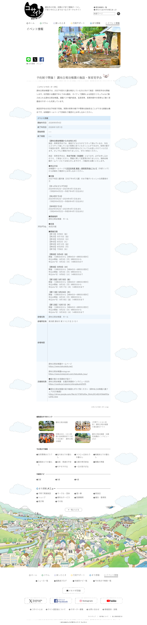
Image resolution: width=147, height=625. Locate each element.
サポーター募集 (77, 609)
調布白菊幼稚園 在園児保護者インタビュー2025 (100, 436)
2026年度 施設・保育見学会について (81, 168)
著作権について (103, 616)
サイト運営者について (57, 609)
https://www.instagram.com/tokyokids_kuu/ (68, 374)
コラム (45, 23)
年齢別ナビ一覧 (81, 581)
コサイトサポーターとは (99, 407)
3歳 (58, 479)
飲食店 (98, 493)
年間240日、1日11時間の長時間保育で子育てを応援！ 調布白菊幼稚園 (64, 438)
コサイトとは (37, 609)
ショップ (41, 497)
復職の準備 (99, 462)
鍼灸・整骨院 (100, 497)
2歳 (39, 479)
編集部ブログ (61, 581)
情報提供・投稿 (110, 609)
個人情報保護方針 (117, 616)
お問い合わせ (93, 609)
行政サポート (79, 23)
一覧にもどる (74, 510)
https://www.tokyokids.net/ (61, 366)
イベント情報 (114, 23)
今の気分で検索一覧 (103, 581)
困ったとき (60, 23)
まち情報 (96, 23)
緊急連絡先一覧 (101, 7)
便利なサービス (63, 497)
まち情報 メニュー (35, 63)
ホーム (32, 23)
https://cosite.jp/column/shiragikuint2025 (67, 384)
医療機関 (80, 497)
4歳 (77, 479)
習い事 (79, 493)
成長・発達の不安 (64, 462)
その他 (60, 501)
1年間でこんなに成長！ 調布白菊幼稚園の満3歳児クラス (100, 424)
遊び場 (41, 501)
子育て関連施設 (44, 493)
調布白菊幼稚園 (62, 422)
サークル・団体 (63, 493)
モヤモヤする (62, 466)
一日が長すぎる (82, 466)
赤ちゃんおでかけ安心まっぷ (106, 10)
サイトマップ (92, 616)
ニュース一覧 (43, 581)
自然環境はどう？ (45, 454)
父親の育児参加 (82, 462)
